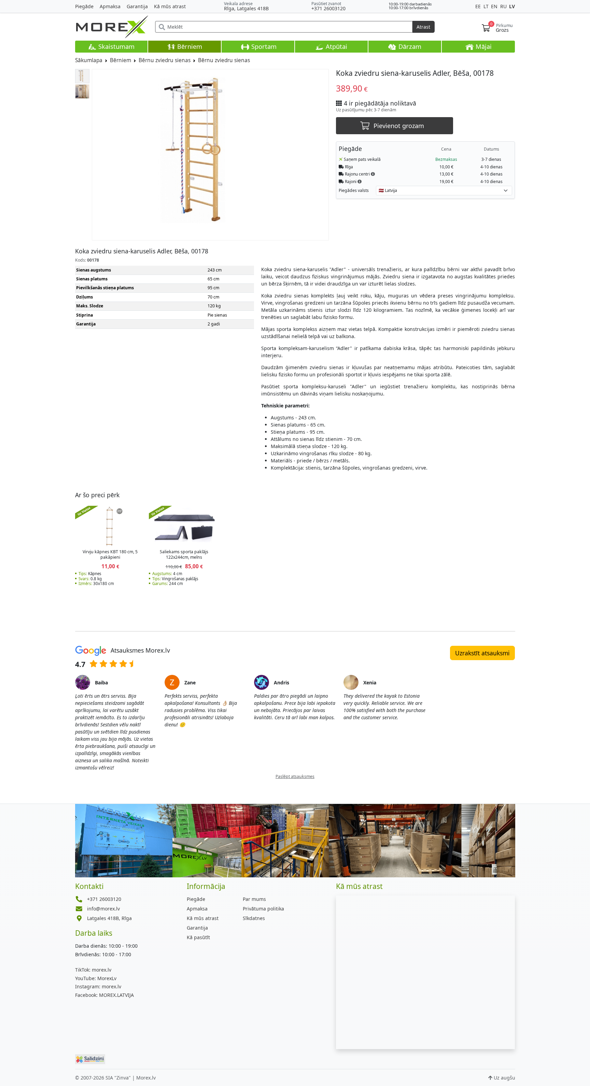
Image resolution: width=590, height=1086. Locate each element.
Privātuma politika (263, 908)
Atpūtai (335, 46)
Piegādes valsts (354, 190)
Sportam (263, 46)
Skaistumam (116, 46)
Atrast (423, 27)
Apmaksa (110, 6)
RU (504, 6)
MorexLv (95, 978)
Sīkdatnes (254, 918)
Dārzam (409, 46)
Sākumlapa (88, 60)
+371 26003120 (328, 8)
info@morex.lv (103, 908)
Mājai (483, 46)
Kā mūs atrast (170, 6)
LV (512, 6)
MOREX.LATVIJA (104, 995)
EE (478, 6)
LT (486, 6)
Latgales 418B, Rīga (109, 918)
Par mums (254, 899)
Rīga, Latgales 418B (246, 8)
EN (495, 6)
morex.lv (93, 969)
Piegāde (84, 6)
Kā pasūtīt (198, 937)
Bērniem (188, 46)
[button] (373, 174)
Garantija (137, 6)
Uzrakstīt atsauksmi (482, 653)
